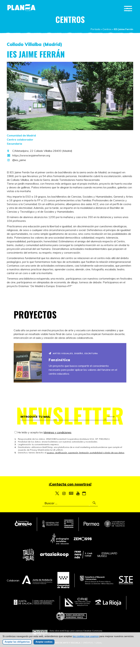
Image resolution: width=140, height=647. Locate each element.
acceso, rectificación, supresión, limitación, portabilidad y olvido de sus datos (85, 452)
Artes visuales (63, 353)
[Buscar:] (70, 503)
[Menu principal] (128, 8)
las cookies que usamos (86, 636)
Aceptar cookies (44, 642)
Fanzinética (59, 360)
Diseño (78, 353)
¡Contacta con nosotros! (70, 484)
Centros (107, 29)
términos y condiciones (57, 432)
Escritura (91, 353)
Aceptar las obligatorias (17, 642)
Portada (95, 29)
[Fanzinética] (28, 362)
